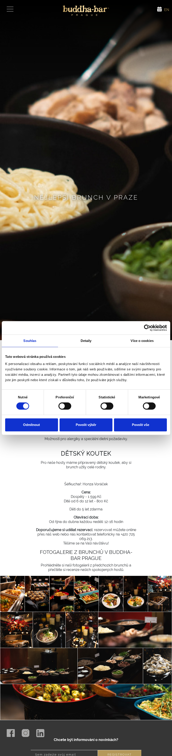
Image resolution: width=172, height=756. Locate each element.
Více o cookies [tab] (142, 341)
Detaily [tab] (86, 341)
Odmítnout (31, 425)
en (166, 10)
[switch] (64, 406)
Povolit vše (140, 425)
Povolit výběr (86, 425)
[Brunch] (12, 598)
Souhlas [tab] (29, 341)
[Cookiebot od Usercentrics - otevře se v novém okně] (147, 327)
